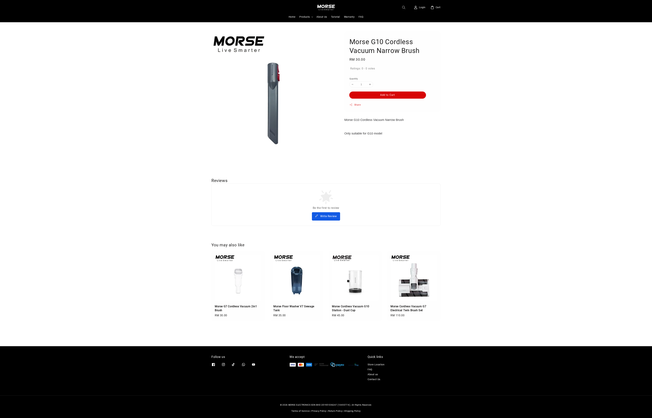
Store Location (376, 364)
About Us (321, 16)
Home (292, 16)
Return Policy (335, 411)
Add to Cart (387, 94)
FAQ (361, 16)
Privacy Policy (318, 411)
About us (373, 374)
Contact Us (374, 379)
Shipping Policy (352, 411)
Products (304, 16)
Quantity (353, 78)
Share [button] (357, 104)
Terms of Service (300, 411)
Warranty (349, 16)
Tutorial (335, 16)
